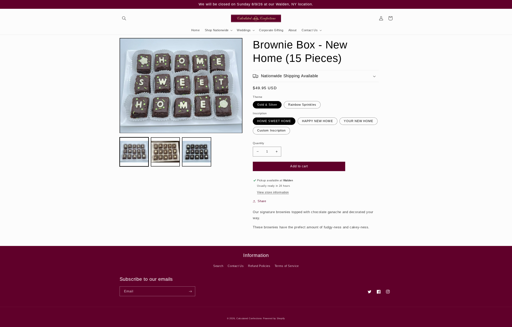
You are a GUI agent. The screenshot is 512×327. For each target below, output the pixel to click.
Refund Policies (259, 266)
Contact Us (236, 266)
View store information (273, 192)
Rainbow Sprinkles (302, 104)
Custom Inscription (271, 130)
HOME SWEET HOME (274, 121)
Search (218, 266)
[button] (124, 18)
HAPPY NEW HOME (317, 121)
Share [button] (262, 201)
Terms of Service (287, 266)
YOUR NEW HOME (358, 121)
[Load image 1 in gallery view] (134, 152)
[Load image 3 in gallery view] (196, 152)
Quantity (258, 143)
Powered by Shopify (274, 318)
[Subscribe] (190, 291)
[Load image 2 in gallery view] (165, 152)
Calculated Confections (249, 318)
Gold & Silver (267, 104)
